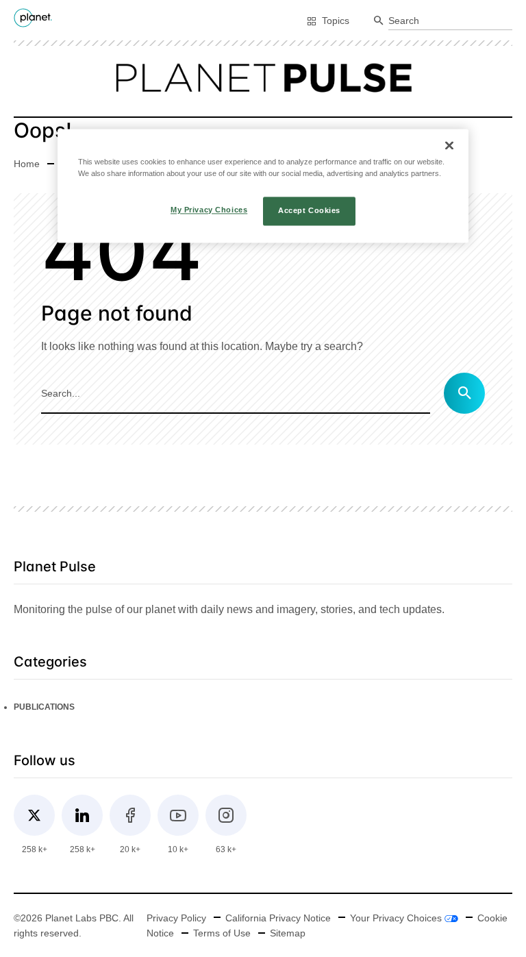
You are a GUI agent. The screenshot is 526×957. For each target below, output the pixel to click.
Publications (44, 707)
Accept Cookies (309, 210)
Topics (335, 20)
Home (27, 163)
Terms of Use (222, 933)
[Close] (449, 145)
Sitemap (287, 933)
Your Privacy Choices (397, 917)
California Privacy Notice (278, 917)
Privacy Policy (176, 917)
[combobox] (450, 21)
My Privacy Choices (209, 210)
